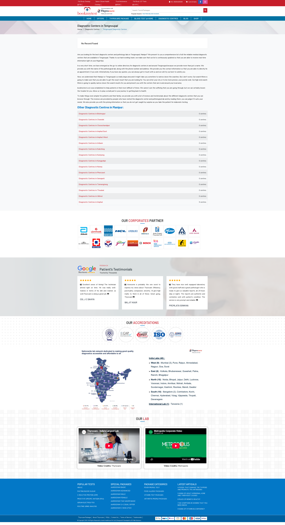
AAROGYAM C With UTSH (121, 508)
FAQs (107, 517)
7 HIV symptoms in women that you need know (192, 504)
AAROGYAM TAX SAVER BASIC (123, 501)
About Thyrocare (98, 517)
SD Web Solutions (136, 520)
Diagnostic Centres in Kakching (92, 149)
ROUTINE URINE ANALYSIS (87, 506)
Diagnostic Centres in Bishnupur (92, 113)
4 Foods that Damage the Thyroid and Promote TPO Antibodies (192, 488)
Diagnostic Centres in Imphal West (93, 137)
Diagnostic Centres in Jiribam (91, 143)
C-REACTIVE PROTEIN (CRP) (87, 495)
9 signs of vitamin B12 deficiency (191, 509)
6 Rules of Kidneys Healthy (189, 499)
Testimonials (137, 517)
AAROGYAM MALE (118, 494)
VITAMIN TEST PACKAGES (153, 495)
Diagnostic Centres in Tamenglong (93, 184)
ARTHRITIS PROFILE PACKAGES (155, 499)
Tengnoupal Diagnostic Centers (115, 29)
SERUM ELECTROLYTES (86, 503)
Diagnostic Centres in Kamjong (91, 155)
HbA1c (79, 487)
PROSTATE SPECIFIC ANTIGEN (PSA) (90, 499)
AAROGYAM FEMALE (119, 498)
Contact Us (114, 517)
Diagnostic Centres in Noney (90, 167)
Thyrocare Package (119, 18)
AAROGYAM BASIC (118, 487)
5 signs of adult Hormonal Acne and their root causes (191, 494)
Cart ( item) (192, 2)
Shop (196, 18)
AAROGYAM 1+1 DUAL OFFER (123, 504)
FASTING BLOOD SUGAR (86, 491)
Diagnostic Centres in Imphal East (93, 131)
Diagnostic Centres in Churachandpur (94, 125)
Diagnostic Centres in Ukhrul (91, 196)
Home (89, 18)
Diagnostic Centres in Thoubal (91, 190)
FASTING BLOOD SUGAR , (150, 14)
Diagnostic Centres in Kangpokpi (92, 161)
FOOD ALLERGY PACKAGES (154, 491)
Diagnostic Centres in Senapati (92, 178)
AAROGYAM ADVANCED (120, 491)
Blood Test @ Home (143, 18)
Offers (100, 18)
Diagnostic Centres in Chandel (91, 119)
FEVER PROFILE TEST (152, 487)
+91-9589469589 (176, 2)
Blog (185, 18)
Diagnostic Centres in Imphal (91, 202)
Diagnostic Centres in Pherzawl (92, 172)
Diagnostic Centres (168, 18)
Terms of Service (125, 517)
